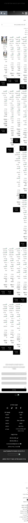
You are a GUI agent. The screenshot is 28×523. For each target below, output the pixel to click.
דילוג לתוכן (25, 497)
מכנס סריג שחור (18, 124)
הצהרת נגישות (21, 431)
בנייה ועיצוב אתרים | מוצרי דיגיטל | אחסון (14, 459)
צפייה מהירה (5, 66)
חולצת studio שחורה (25, 287)
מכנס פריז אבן (5, 71)
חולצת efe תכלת (25, 231)
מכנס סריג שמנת (25, 70)
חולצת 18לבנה (5, 335)
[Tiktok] (11, 408)
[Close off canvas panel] (27, 488)
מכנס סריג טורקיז (5, 114)
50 (26, 30)
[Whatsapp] (7, 408)
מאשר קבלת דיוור (20, 387)
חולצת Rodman (18, 339)
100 (26, 32)
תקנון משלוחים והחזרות (21, 428)
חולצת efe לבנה (25, 183)
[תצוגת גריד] (25, 22)
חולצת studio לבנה (18, 287)
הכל (26, 34)
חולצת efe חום (5, 280)
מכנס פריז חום (12, 68)
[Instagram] (16, 408)
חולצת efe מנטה (12, 280)
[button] (23, 13)
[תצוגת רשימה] (26, 22)
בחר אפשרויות (10, 80)
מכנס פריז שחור (18, 68)
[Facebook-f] (20, 408)
